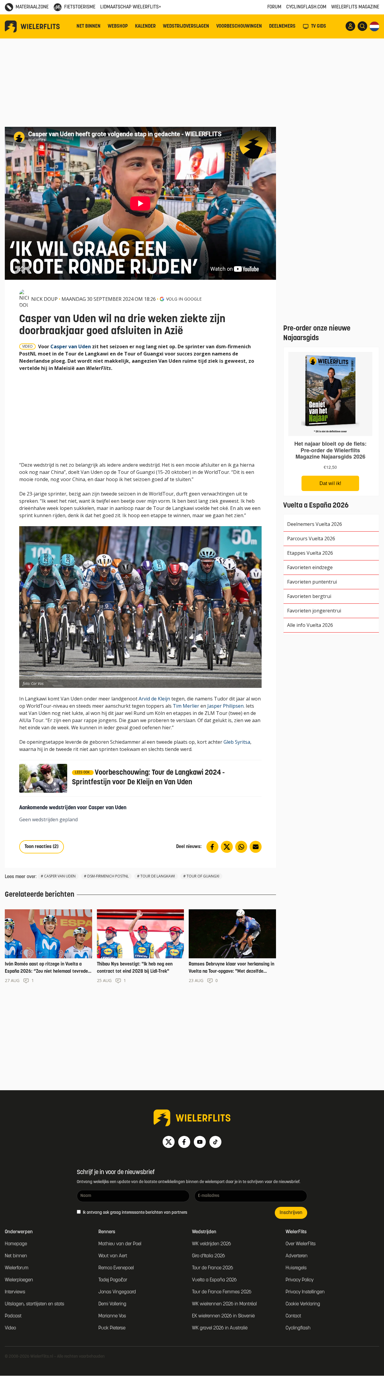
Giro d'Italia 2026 (208, 1256)
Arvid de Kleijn (154, 698)
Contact (293, 1316)
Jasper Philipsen (225, 706)
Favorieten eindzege (310, 567)
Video (10, 1328)
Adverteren (297, 1256)
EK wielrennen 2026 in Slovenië (223, 1316)
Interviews (15, 1292)
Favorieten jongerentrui (314, 610)
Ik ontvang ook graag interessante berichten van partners (134, 1212)
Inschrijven (291, 1212)
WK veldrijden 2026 (211, 1244)
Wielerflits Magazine (355, 7)
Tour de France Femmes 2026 (221, 1292)
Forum (274, 7)
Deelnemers (282, 26)
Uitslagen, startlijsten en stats (34, 1304)
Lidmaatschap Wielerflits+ (130, 7)
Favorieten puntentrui (312, 581)
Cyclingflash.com (306, 7)
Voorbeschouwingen (239, 26)
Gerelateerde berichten (39, 894)
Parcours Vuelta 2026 (311, 538)
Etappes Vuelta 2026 (310, 553)
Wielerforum (16, 1268)
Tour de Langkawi (157, 876)
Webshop (118, 26)
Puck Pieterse (111, 1328)
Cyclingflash (298, 1328)
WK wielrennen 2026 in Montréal (224, 1304)
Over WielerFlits (301, 1244)
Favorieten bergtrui (309, 596)
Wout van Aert (112, 1256)
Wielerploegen (19, 1280)
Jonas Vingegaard (117, 1292)
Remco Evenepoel (116, 1268)
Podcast (13, 1316)
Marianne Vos (112, 1316)
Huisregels (296, 1268)
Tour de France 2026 (212, 1268)
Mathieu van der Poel (119, 1244)
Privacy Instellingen (305, 1292)
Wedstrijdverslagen (186, 26)
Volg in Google (184, 299)
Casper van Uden (70, 346)
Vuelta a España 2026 (214, 1280)
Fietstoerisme (79, 7)
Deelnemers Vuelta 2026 (314, 524)
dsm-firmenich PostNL (108, 876)
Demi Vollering (112, 1304)
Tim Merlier (186, 706)
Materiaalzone (32, 7)
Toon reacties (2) (41, 846)
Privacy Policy (300, 1280)
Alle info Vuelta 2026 (310, 625)
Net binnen (88, 26)
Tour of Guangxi (203, 876)
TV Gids (318, 26)
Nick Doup (44, 299)
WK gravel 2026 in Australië (220, 1328)
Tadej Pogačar (112, 1280)
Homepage (16, 1244)
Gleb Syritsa (237, 742)
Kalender (145, 26)
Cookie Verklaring (303, 1304)
